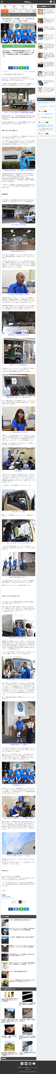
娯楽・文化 (28, 11)
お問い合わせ (28, 1069)
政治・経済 (12, 11)
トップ (4, 11)
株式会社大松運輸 (20, 137)
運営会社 (20, 1067)
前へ (13, 901)
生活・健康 (7, 14)
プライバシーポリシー (33, 1067)
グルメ (20, 11)
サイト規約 (25, 1067)
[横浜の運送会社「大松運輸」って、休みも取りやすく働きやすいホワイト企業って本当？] (26, 67)
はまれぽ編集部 (32, 71)
